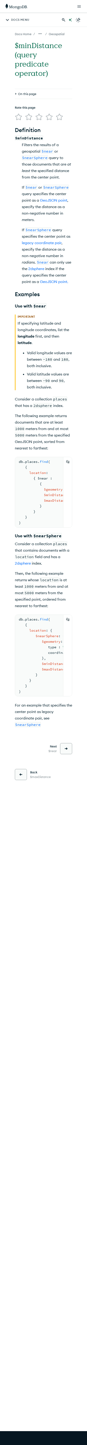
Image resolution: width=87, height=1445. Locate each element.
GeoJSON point (53, 200)
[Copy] (67, 461)
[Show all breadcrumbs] (40, 34)
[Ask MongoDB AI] (70, 20)
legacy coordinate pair (41, 242)
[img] (18, 117)
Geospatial (56, 34)
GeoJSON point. (54, 281)
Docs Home (23, 34)
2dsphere (36, 268)
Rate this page (25, 107)
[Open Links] (79, 6)
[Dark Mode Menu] (78, 20)
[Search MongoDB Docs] (63, 20)
